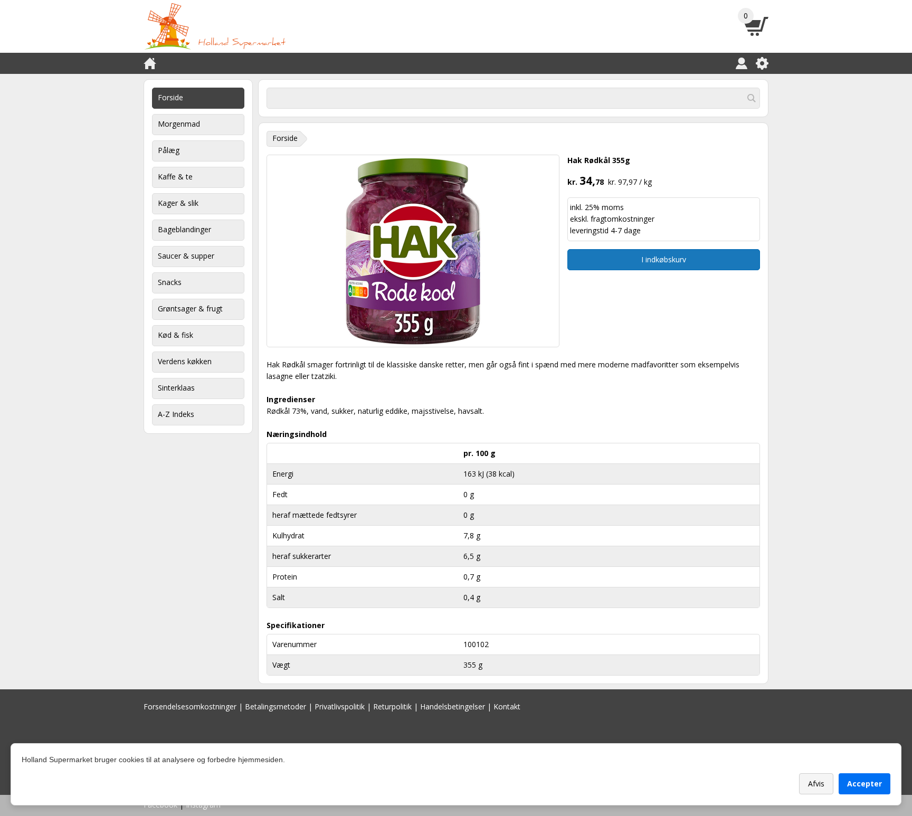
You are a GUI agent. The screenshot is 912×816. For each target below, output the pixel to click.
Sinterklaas (176, 388)
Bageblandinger (184, 229)
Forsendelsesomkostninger (190, 706)
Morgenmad (179, 124)
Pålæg (168, 150)
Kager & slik (178, 203)
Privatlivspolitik (340, 706)
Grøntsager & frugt (190, 308)
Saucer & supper (186, 256)
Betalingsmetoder (275, 706)
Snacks (170, 282)
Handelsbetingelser (452, 706)
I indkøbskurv (663, 259)
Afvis (816, 784)
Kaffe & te (175, 177)
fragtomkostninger (622, 219)
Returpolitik (392, 706)
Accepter (864, 784)
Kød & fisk (175, 335)
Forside (170, 97)
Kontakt (506, 706)
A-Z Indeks (176, 414)
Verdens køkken (185, 361)
